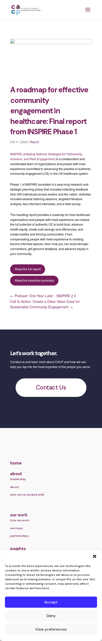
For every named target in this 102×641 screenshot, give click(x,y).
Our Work (18, 515)
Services (16, 528)
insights (18, 548)
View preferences (51, 629)
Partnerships (19, 536)
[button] (94, 556)
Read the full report (28, 269)
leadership (18, 479)
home (15, 463)
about (16, 473)
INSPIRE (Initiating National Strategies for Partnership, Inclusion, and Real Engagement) (46, 156)
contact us (51, 387)
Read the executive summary (34, 280)
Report (34, 142)
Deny (51, 615)
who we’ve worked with (27, 495)
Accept (51, 602)
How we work (19, 520)
